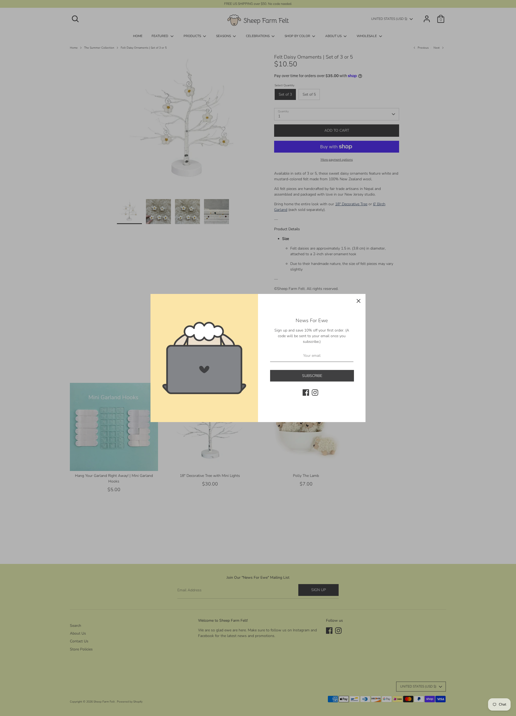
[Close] (358, 301)
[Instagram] (315, 392)
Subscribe (312, 375)
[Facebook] (306, 392)
